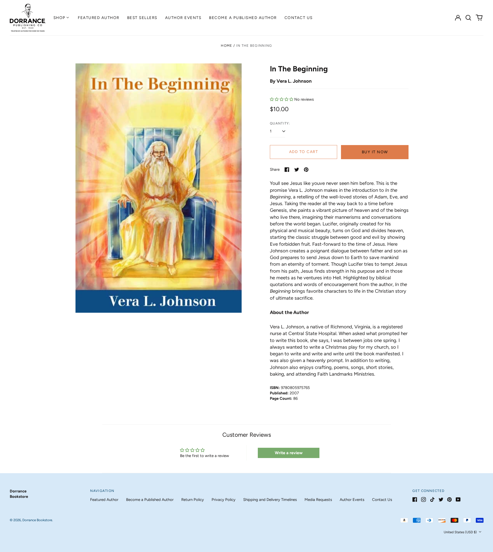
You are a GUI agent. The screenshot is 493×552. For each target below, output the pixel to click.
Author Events (183, 17)
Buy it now (375, 152)
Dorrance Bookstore (37, 520)
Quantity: (280, 123)
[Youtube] (458, 499)
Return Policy (192, 499)
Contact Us (299, 17)
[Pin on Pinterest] (306, 169)
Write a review (288, 452)
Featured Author (98, 17)
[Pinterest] (449, 499)
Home (226, 45)
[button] (468, 17)
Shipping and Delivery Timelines (270, 499)
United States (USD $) (461, 532)
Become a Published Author (243, 17)
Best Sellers (142, 17)
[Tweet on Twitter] (296, 169)
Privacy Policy (223, 499)
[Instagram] (423, 499)
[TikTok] (432, 499)
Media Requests (318, 499)
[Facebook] (414, 499)
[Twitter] (441, 499)
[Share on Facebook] (287, 169)
